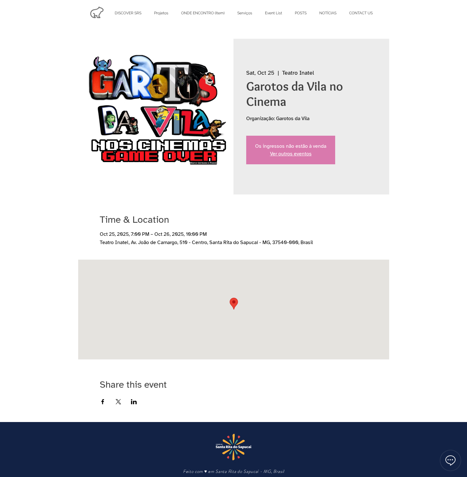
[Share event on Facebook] (103, 401)
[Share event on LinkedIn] (134, 401)
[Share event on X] (118, 401)
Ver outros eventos (291, 154)
